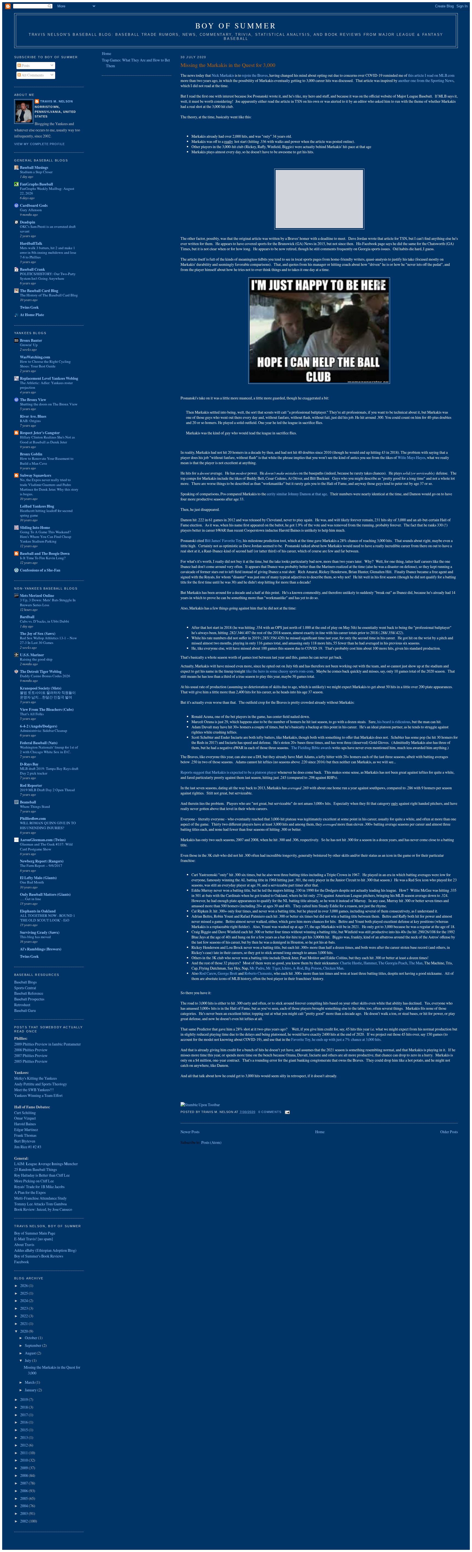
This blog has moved (35, 936)
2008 (24, 1475)
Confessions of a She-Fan (40, 570)
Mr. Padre (257, 968)
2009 (24, 1467)
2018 (24, 1407)
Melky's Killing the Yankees (35, 1078)
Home (319, 1131)
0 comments (269, 1112)
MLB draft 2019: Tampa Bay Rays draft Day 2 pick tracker (49, 771)
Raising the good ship (36, 659)
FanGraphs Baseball (36, 184)
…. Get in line (30, 898)
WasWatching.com (35, 357)
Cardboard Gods (34, 205)
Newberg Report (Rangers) (42, 861)
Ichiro (286, 968)
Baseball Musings (34, 167)
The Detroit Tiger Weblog (40, 671)
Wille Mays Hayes (411, 457)
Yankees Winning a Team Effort (38, 1095)
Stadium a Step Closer (36, 171)
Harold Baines (25, 1123)
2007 (24, 1483)
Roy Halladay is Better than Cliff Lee (42, 1175)
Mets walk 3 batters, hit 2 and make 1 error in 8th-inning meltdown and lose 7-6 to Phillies (48, 252)
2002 (24, 1521)
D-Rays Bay (29, 764)
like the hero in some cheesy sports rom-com (279, 671)
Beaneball (28, 802)
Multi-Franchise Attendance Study (40, 1198)
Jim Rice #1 (23, 1146)
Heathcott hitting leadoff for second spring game (46, 513)
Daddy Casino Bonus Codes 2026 (45, 675)
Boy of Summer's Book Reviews (38, 1256)
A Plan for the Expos (30, 1192)
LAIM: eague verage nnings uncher (46, 1163)
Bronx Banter (31, 340)
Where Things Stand (35, 806)
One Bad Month (32, 882)
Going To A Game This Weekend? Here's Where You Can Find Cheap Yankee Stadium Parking (45, 536)
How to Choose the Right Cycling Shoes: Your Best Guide (45, 364)
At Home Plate (32, 314)
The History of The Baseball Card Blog (49, 295)
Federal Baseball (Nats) (39, 743)
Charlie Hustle (351, 962)
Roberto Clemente (258, 973)
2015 (24, 1429)
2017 (24, 1414)
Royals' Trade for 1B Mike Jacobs (39, 1186)
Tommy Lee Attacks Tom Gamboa (40, 1203)
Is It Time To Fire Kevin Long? (43, 557)
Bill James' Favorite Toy (223, 540)
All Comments (32, 75)
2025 (24, 1293)
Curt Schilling (25, 1112)
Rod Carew (207, 973)
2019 (24, 1399)
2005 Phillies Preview (31, 1061)
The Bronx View (33, 399)
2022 (24, 1315)
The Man (416, 962)
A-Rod (298, 968)
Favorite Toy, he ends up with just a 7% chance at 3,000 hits (335, 1039)
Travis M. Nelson (56, 101)
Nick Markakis (223, 75)
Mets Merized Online (37, 595)
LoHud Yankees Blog (37, 506)
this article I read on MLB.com (431, 75)
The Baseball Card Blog (39, 290)
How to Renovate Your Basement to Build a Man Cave (46, 461)
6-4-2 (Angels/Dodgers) (38, 726)
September (33, 1345)
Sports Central (25, 987)
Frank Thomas (25, 1135)
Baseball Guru (25, 1010)
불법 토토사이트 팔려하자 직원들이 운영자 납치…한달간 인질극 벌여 (48, 695)
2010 (24, 1460)
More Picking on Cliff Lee (34, 1180)
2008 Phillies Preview (31, 1049)
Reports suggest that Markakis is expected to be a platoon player (229, 772)
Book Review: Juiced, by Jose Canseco (43, 1209)
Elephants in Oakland (38, 911)
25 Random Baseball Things (35, 1169)
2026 (24, 1285)
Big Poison (313, 968)
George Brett (227, 973)
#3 (39, 1146)
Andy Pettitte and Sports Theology (40, 1083)
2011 (24, 1452)
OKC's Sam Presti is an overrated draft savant (48, 229)
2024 (24, 1300)
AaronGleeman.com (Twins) (43, 840)
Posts (25, 65)
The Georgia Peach (392, 962)
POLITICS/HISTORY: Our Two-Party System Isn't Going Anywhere (48, 276)
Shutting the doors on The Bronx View (49, 404)
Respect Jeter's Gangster (40, 432)
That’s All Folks (32, 713)
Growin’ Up (29, 344)
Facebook (21, 1261)
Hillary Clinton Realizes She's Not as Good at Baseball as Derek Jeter (47, 439)
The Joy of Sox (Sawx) (37, 633)
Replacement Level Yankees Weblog (49, 378)
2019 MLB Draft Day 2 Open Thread (47, 789)
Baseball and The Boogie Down (45, 553)
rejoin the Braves (255, 75)
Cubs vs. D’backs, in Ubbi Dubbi (44, 621)
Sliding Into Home (35, 527)
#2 (35, 1146)
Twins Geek (29, 307)
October (31, 1337)
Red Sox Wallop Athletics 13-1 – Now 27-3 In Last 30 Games (48, 640)
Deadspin (27, 222)
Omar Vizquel (25, 1118)
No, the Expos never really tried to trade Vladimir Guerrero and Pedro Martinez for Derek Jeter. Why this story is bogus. (49, 486)
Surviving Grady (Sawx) (40, 932)
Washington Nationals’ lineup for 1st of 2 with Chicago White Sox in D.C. (49, 749)
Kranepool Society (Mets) (40, 688)
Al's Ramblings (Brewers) (40, 949)
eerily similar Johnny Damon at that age (296, 493)
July (28, 1360)
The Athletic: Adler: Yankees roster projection (46, 385)
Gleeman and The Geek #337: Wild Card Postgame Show (46, 846)
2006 (24, 1490)
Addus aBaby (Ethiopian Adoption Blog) (45, 1250)
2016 (24, 1422)
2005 (24, 1498)
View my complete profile (39, 144)
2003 (24, 1513)
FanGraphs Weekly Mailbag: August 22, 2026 (47, 191)
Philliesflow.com (33, 818)
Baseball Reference (28, 993)
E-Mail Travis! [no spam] (33, 1238)
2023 (24, 1308)
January (31, 1389)
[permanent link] (200, 1104)
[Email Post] (286, 1112)
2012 (24, 1445)
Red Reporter (31, 785)
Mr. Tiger (273, 968)
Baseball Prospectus (29, 999)
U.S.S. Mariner (32, 655)
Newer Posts (190, 1131)
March (30, 1382)
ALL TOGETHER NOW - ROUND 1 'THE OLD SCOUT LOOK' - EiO (47, 918)
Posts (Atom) (211, 1142)
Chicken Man (333, 968)
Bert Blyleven (24, 1141)
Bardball (27, 617)
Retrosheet (22, 1004)
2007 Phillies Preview (31, 1055)
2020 (24, 1331)
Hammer (370, 962)
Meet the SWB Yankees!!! (34, 1089)
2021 (24, 1323)
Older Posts (449, 1131)
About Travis (24, 1244)
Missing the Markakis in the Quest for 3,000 (228, 64)
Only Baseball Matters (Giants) (45, 894)
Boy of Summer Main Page (34, 1233)
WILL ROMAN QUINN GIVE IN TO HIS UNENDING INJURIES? (48, 825)
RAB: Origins (30, 420)
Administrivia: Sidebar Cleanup (43, 730)
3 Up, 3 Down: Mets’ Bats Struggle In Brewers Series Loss (48, 602)
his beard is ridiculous (393, 721)
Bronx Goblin (31, 454)
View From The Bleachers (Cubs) (47, 709)
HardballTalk (31, 243)
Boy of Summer (236, 25)
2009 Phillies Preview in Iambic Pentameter (47, 1044)
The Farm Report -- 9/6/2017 (41, 865)
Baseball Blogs (25, 982)
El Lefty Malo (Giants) (38, 877)
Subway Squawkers (35, 475)
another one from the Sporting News (425, 80)
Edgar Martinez (26, 1129)
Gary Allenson (31, 209)
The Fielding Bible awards (311, 747)
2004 (24, 1505)
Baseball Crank (32, 269)
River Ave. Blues (33, 416)
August (31, 1353)
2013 (24, 1437)
